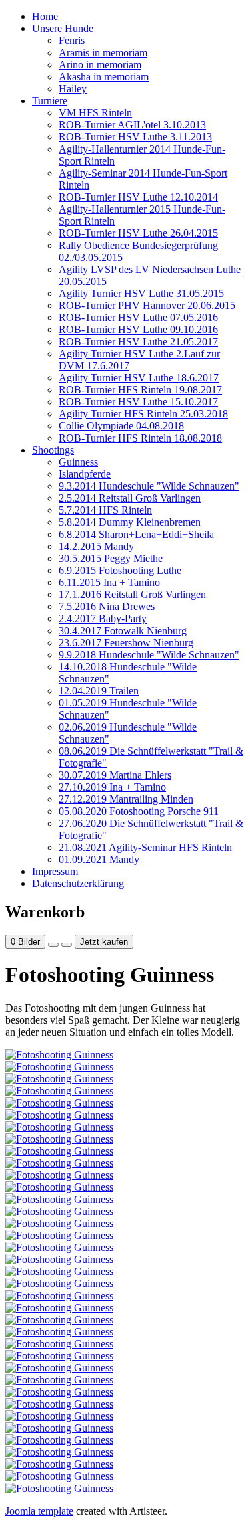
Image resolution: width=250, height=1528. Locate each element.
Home (45, 16)
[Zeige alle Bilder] (53, 945)
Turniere (49, 100)
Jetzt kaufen (104, 942)
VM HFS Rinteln (95, 112)
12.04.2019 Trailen (99, 690)
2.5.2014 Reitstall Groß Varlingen (130, 498)
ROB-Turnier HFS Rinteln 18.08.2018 (140, 438)
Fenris (72, 40)
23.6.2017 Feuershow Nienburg (126, 642)
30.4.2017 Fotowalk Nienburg (123, 630)
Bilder (25, 942)
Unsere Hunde (62, 28)
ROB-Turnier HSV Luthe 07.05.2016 (138, 317)
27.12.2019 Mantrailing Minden (126, 799)
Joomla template (39, 1511)
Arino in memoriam (100, 64)
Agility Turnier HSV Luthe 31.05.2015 (141, 293)
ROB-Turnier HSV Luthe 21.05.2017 (138, 341)
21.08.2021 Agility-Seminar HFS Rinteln (145, 847)
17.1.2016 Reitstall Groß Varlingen (132, 594)
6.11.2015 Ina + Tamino (109, 582)
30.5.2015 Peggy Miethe (111, 558)
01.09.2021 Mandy (99, 859)
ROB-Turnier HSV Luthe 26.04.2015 (138, 233)
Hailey (73, 88)
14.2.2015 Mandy (96, 546)
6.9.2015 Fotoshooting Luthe (120, 570)
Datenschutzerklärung (78, 883)
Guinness (78, 462)
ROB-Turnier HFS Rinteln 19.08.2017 (140, 389)
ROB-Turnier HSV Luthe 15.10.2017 (138, 401)
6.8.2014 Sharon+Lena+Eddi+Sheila (136, 534)
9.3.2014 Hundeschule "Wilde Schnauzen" (149, 486)
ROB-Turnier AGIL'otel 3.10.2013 (132, 124)
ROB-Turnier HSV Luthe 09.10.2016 (138, 329)
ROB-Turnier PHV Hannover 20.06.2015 (147, 305)
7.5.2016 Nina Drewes (107, 606)
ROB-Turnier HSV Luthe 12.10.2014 (138, 197)
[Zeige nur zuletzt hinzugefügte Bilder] (66, 945)
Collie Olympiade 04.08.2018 (121, 426)
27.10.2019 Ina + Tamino (112, 787)
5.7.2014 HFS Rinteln (105, 510)
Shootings (53, 450)
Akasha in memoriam (104, 76)
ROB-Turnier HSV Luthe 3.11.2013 (135, 136)
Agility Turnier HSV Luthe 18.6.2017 (139, 377)
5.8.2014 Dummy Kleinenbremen (130, 522)
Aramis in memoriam (103, 52)
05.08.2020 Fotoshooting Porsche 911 (139, 811)
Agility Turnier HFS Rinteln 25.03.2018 (143, 413)
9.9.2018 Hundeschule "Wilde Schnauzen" (149, 654)
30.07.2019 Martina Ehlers (115, 775)
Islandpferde (85, 474)
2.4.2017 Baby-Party (103, 618)
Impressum (55, 871)
